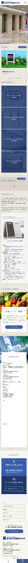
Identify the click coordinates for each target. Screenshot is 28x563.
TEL (8, 562)
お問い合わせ (6, 519)
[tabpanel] (14, 63)
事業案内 (5, 509)
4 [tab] (16, 78)
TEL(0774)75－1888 (8, 545)
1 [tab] (8, 78)
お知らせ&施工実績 (8, 506)
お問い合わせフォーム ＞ (14, 488)
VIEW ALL (22, 47)
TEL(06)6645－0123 (8, 553)
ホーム (4, 503)
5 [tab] (19, 78)
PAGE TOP (14, 558)
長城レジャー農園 (7, 516)
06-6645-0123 (14, 470)
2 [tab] (11, 78)
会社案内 (5, 513)
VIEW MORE (14, 327)
